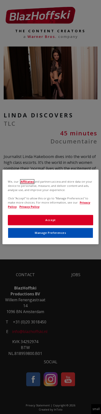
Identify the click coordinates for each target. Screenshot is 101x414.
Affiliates (27, 181)
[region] (50, 207)
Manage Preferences (50, 233)
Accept (50, 220)
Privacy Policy (29, 207)
